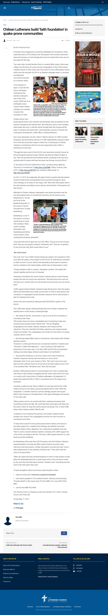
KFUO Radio (47, 2)
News (4, 25)
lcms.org (6, 2)
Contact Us (78, 29)
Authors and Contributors (83, 33)
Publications (15, 2)
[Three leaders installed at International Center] (96, 131)
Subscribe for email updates (48, 577)
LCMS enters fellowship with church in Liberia (19, 545)
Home (4, 20)
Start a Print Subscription (11, 565)
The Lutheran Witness (43, 607)
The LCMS (9, 40)
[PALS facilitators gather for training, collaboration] (81, 131)
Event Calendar (36, 2)
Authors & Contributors (10, 573)
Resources (26, 2)
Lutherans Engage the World (62, 607)
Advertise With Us (9, 569)
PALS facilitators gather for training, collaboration (81, 139)
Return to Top (18, 504)
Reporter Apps (8, 577)
